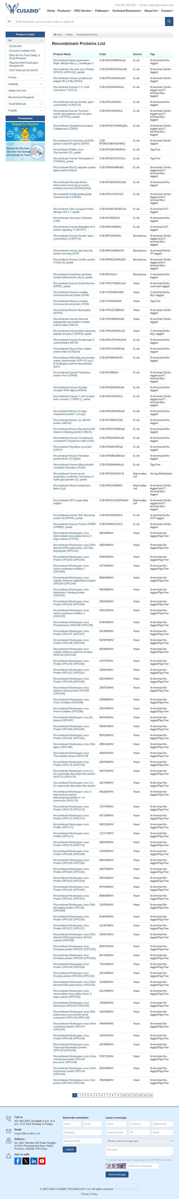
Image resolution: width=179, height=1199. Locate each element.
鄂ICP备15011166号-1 (126, 1188)
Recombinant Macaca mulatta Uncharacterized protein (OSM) (71, 294)
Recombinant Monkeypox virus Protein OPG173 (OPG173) (71, 808)
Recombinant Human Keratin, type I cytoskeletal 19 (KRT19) (73, 103)
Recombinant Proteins (87, 34)
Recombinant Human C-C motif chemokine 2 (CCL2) (71, 88)
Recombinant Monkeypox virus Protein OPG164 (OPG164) (71, 870)
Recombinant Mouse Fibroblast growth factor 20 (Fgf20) (71, 457)
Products (64, 10)
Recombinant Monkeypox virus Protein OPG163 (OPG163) (71, 879)
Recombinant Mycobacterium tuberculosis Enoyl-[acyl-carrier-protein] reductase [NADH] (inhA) (72, 185)
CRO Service (82, 10)
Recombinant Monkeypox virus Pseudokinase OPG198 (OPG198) (73, 624)
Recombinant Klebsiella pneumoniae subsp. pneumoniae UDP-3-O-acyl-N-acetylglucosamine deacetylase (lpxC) (74, 362)
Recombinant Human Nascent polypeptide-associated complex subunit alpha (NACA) (71, 321)
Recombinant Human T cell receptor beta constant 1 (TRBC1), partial (74, 398)
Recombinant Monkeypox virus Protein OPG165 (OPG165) (71, 861)
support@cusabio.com (160, 4)
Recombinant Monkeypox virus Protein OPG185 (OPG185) (71, 728)
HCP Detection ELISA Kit (23, 70)
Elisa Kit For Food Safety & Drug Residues (24, 57)
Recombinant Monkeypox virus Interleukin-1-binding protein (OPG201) (71, 592)
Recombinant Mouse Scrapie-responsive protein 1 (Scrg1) (70, 413)
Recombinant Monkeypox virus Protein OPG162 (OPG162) (71, 888)
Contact (166, 10)
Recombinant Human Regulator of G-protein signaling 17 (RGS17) (74, 228)
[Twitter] (25, 1161)
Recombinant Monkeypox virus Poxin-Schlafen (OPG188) (71, 701)
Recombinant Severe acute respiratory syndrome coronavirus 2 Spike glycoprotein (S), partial (73, 476)
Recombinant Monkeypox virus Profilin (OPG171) (71, 826)
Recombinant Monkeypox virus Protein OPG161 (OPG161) (71, 897)
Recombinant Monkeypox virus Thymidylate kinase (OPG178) (71, 754)
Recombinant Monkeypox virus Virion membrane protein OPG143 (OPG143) (74, 1071)
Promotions (25, 118)
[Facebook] (17, 1161)
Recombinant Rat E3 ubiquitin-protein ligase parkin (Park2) (74, 169)
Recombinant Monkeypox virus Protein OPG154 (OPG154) (71, 966)
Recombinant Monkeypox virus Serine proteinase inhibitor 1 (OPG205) (71, 568)
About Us (150, 10)
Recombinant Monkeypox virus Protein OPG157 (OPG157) (71, 927)
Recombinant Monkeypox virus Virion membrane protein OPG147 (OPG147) (74, 1026)
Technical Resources (126, 10)
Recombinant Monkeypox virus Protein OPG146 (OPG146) (71, 1037)
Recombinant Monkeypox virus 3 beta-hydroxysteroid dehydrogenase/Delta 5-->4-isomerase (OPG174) (72, 796)
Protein (69, 34)
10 (123, 1095)
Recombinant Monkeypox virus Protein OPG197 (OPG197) (71, 633)
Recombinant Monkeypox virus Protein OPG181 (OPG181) (71, 737)
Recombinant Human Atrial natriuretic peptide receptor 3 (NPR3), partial (74, 332)
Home (51, 10)
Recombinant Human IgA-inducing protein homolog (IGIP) (72, 252)
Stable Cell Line (17, 90)
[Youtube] (40, 1161)
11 (129, 1095)
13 (139, 1095)
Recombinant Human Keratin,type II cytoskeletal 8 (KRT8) (73, 341)
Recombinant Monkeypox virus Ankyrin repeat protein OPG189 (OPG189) (71, 690)
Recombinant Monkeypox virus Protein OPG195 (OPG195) (71, 641)
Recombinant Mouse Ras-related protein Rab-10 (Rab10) (72, 350)
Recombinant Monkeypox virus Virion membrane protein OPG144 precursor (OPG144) (74, 1059)
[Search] (169, 21)
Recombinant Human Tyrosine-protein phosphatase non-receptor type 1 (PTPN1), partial (72, 113)
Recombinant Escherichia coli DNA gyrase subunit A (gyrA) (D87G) (73, 142)
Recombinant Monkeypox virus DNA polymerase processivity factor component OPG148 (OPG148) (74, 1014)
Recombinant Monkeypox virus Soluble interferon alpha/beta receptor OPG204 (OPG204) (74, 580)
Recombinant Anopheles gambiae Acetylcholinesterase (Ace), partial (72, 276)
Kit (9, 40)
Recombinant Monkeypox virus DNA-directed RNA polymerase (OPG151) (74, 983)
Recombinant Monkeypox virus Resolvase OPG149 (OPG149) (71, 1004)
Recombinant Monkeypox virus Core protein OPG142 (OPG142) (74, 1081)
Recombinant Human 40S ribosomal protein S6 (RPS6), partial (74, 517)
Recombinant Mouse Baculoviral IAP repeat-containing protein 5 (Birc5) (74, 430)
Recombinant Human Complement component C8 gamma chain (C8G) (73, 439)
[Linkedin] (33, 1161)
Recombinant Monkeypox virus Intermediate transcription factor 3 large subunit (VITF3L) (72, 535)
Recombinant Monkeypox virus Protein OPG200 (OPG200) (71, 603)
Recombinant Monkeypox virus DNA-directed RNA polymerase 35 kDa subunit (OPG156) (74, 937)
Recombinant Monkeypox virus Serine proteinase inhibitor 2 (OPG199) (71, 613)
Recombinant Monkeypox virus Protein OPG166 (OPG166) (71, 853)
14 (145, 1095)
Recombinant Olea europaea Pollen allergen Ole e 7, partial (73, 210)
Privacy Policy (89, 1194)
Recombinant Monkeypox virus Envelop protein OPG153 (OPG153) (73, 974)
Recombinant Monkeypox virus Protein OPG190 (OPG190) (71, 680)
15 (150, 1095)
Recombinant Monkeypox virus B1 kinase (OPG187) (73, 719)
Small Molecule (17, 103)
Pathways (101, 10)
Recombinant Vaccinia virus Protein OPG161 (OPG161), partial (73, 71)
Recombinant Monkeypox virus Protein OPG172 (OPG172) (71, 817)
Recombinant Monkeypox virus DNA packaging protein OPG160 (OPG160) (74, 907)
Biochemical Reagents (21, 97)
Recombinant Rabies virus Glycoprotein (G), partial (68, 151)
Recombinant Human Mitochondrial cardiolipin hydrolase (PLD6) (73, 466)
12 (134, 1095)
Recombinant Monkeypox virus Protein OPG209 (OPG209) (71, 558)
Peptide (12, 110)
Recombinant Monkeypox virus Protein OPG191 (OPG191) (71, 671)
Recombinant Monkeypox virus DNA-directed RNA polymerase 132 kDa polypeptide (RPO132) (74, 547)
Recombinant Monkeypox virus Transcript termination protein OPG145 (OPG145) (71, 1047)
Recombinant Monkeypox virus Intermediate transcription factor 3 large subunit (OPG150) (72, 993)
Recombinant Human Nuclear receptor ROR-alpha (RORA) (70, 389)
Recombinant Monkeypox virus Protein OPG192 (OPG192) (71, 662)
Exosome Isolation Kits (22, 50)
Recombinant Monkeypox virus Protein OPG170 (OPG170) (71, 844)
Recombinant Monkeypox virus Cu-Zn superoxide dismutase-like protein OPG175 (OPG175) (74, 773)
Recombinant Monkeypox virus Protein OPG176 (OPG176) (71, 763)
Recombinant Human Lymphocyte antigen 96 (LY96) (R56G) (72, 80)
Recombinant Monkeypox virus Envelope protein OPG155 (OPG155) (74, 948)
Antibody (13, 84)
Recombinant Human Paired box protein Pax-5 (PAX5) (72, 374)
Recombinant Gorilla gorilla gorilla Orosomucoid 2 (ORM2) (72, 195)
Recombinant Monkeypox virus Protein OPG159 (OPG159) (71, 918)
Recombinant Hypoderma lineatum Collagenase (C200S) (73, 127)
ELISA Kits (15, 46)
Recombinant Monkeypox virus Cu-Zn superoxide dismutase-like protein (74, 784)
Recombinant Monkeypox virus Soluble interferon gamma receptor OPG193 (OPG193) (73, 651)
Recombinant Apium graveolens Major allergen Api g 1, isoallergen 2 (73, 62)
